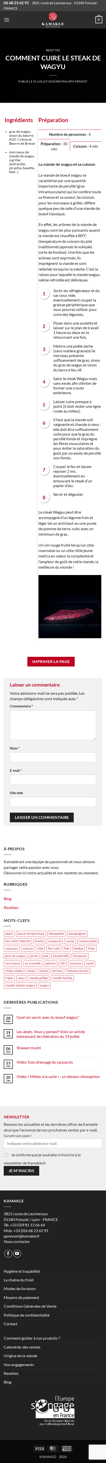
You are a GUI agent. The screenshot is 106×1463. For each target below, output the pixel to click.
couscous (11, 948)
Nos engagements (19, 1364)
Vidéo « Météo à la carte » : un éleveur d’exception (58, 1076)
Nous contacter (17, 1241)
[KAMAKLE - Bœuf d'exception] (52, 19)
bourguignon (77, 934)
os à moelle (33, 963)
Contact (11, 1323)
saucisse (75, 963)
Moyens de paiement (21, 1297)
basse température (31, 934)
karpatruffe (61, 956)
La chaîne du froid (19, 1279)
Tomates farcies (77, 971)
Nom (15, 748)
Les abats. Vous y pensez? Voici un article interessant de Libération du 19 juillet (51, 1034)
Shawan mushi (29, 1047)
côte (40, 948)
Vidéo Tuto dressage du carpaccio (45, 1062)
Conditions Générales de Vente (30, 1306)
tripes (9, 978)
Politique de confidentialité (27, 1315)
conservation (88, 941)
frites (91, 948)
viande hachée (62, 978)
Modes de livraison (20, 1288)
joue (45, 956)
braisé (39, 941)
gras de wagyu (15, 956)
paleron (50, 963)
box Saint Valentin (18, 941)
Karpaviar (80, 956)
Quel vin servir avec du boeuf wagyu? (48, 1017)
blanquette (56, 934)
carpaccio (54, 941)
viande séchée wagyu (20, 985)
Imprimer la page (51, 661)
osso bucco (12, 963)
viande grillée (38, 978)
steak (31, 971)
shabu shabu (14, 971)
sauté (90, 963)
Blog (7, 898)
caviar (70, 941)
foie (66, 948)
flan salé (54, 948)
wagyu (44, 985)
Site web (16, 793)
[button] (7, 20)
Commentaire (21, 706)
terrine (57, 971)
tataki (43, 971)
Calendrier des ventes (22, 1347)
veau (21, 978)
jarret (34, 956)
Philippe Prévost (74, 81)
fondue (78, 948)
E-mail (16, 770)
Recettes (53, 50)
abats (9, 934)
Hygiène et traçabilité (22, 1271)
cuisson (27, 948)
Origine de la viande (20, 1355)
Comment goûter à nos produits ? (32, 1338)
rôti (62, 963)
